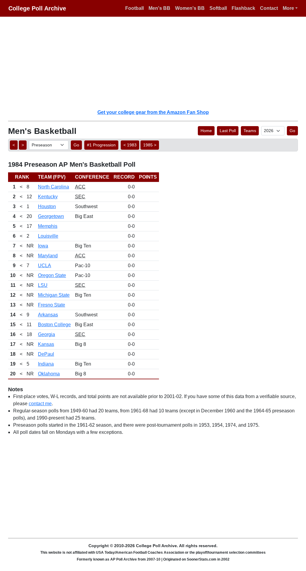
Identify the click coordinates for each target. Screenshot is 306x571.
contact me (40, 403)
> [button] (23, 145)
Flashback (243, 8)
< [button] (14, 145)
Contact (269, 8)
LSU (43, 285)
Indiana (46, 363)
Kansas (46, 344)
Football (134, 8)
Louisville (48, 236)
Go (292, 130)
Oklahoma (49, 373)
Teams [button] (250, 130)
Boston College (54, 324)
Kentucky (48, 196)
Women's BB (190, 8)
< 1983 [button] (130, 145)
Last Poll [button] (228, 130)
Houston (47, 206)
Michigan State (54, 295)
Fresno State (51, 304)
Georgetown (51, 216)
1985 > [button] (149, 145)
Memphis (47, 226)
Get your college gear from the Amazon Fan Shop (153, 112)
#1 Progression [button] (101, 145)
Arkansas (48, 314)
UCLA (44, 265)
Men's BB (159, 8)
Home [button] (206, 130)
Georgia (46, 334)
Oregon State (52, 275)
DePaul (46, 354)
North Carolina (53, 186)
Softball (218, 8)
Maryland (48, 255)
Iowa (43, 245)
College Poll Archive (37, 8)
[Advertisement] (156, 62)
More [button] (288, 8)
